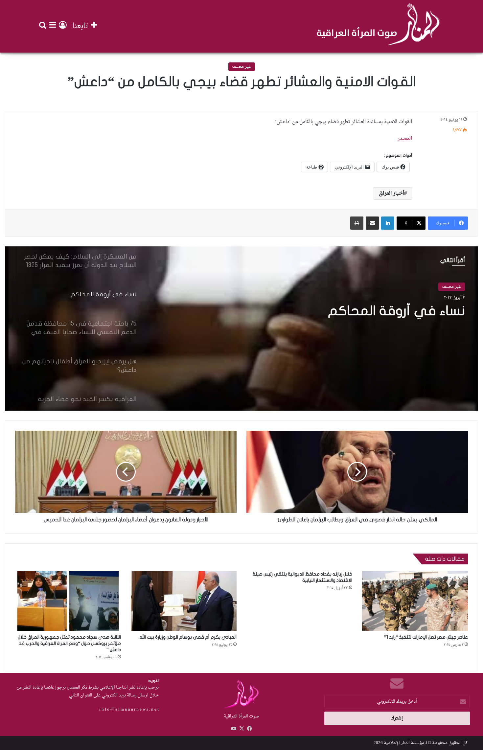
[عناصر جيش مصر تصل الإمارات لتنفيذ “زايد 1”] (415, 601)
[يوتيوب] (234, 729)
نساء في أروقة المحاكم (396, 311)
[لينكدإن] (387, 223)
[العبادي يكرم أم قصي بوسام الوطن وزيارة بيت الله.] (184, 601)
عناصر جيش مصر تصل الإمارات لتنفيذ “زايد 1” (426, 637)
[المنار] (378, 26)
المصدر (405, 139)
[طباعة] (356, 223)
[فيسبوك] (249, 729)
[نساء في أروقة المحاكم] (241, 328)
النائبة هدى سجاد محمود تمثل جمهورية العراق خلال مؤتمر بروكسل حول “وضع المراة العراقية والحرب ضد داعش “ (69, 643)
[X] (241, 729)
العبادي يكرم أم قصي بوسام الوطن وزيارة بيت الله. (188, 637)
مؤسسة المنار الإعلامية (404, 743)
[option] (241, 328)
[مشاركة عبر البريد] (372, 223)
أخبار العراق (391, 193)
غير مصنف (241, 66)
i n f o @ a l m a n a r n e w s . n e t (129, 709)
